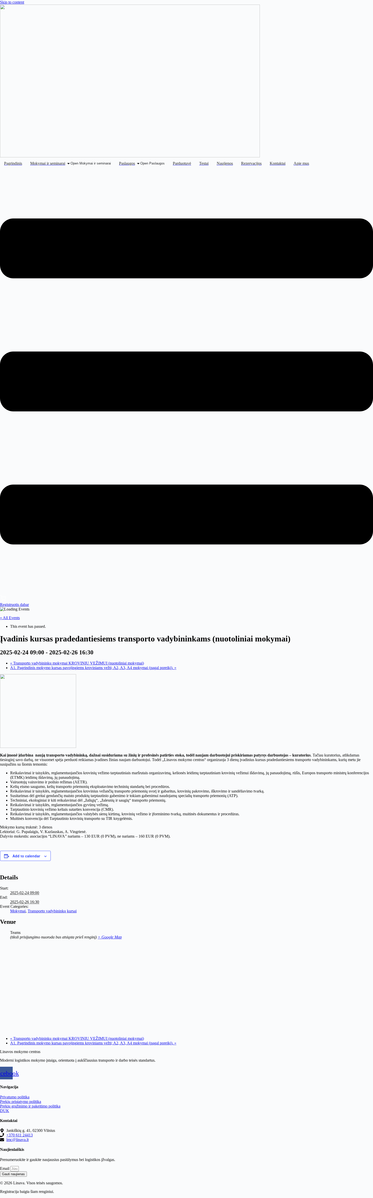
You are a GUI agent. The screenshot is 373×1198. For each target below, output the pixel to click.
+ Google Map (110, 937)
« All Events (10, 618)
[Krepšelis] (3, 600)
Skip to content (12, 2)
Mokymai (18, 911)
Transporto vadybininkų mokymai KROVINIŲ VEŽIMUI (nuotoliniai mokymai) (77, 663)
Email (5, 1168)
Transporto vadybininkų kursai (52, 911)
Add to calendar (26, 855)
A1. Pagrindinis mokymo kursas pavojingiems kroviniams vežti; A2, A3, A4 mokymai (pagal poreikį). (93, 668)
